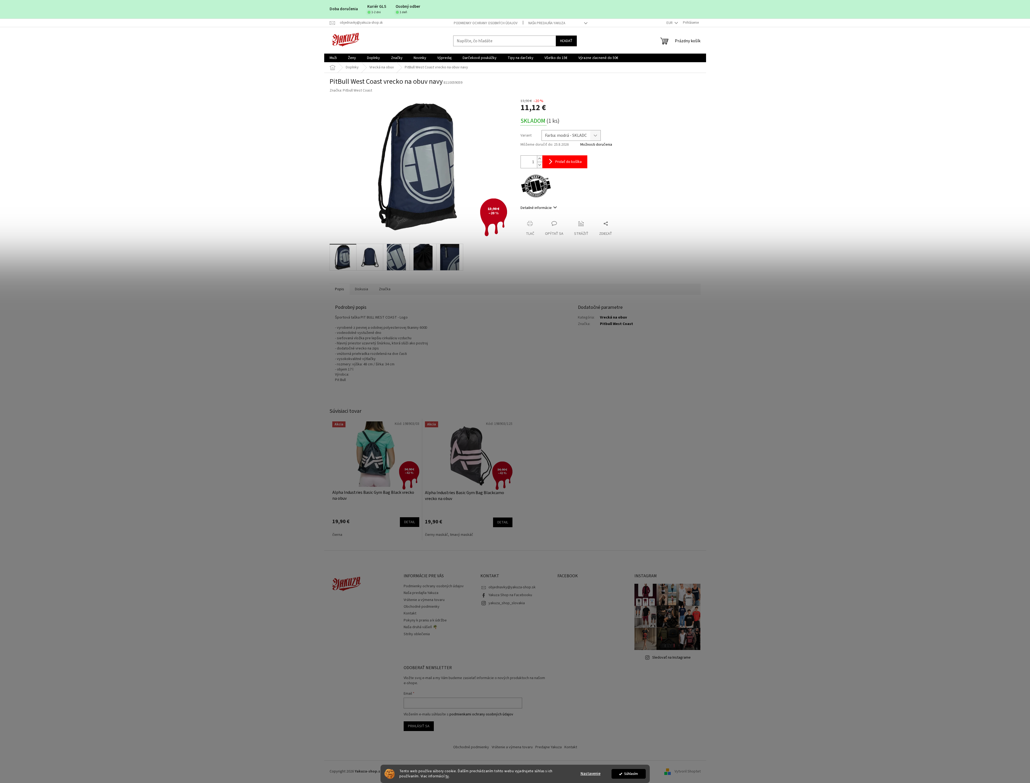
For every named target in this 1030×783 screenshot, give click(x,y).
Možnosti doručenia (596, 144)
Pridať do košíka (568, 162)
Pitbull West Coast (616, 324)
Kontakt (410, 613)
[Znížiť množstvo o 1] (539, 165)
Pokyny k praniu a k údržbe (425, 620)
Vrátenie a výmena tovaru (424, 600)
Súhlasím (631, 773)
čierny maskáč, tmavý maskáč (449, 534)
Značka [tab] (384, 289)
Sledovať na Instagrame (671, 657)
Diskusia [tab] (361, 289)
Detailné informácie (536, 208)
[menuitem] (333, 58)
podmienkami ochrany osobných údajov (481, 714)
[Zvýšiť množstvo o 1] (539, 159)
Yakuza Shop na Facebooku (510, 595)
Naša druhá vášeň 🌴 (420, 627)
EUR (669, 22)
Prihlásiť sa (419, 726)
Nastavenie (590, 774)
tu (447, 776)
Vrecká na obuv (613, 317)
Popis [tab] (339, 289)
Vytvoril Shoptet (688, 771)
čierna (337, 534)
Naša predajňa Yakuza (546, 23)
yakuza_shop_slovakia (506, 603)
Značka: (351, 90)
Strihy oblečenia (417, 634)
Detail (409, 522)
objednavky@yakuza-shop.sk (512, 587)
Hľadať (566, 41)
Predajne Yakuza (548, 747)
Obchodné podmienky (421, 606)
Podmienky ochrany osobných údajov (486, 23)
